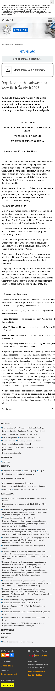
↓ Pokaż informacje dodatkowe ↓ (27, 59)
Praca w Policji (7, 630)
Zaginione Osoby (25, 431)
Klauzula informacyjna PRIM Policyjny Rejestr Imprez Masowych (23, 607)
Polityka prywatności (35, 674)
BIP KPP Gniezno (41, 655)
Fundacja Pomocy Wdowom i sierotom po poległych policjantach (23, 448)
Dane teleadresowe (10, 642)
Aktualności (19, 44)
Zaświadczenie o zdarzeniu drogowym (17, 483)
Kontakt (4, 637)
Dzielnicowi (6, 633)
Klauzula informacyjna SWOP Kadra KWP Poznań (22, 603)
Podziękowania (8, 474)
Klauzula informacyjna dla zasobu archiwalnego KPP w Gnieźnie (24, 547)
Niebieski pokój (30, 471)
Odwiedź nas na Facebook (12, 655)
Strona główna (7, 44)
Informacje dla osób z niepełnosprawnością (19, 434)
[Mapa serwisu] (7, 20)
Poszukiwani (40, 431)
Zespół (41, 471)
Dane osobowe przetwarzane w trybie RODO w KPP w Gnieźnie (24, 505)
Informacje (6, 423)
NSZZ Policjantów (9, 437)
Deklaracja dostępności (11, 453)
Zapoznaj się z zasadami (36, 671)
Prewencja (5, 466)
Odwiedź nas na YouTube (7, 655)
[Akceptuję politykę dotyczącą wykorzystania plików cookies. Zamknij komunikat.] (51, 2)
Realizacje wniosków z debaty (29, 441)
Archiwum (6, 462)
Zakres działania (9, 431)
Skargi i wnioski (8, 441)
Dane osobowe (7, 493)
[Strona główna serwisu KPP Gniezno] (3, 20)
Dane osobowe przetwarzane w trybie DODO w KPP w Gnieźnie (24, 499)
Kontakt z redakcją (7, 665)
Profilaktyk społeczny (25, 474)
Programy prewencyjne (11, 471)
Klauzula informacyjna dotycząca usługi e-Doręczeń (23, 600)
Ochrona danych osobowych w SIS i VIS (18, 518)
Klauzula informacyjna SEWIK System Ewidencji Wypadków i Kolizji (26, 613)
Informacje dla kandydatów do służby (17, 444)
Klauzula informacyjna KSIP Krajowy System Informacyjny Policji (25, 618)
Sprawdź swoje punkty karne (25, 489)
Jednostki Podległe (36, 428)
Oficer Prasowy (27, 642)
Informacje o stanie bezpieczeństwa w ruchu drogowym (24, 486)
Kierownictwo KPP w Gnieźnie (14, 428)
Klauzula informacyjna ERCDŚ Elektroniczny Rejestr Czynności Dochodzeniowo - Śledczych (23, 624)
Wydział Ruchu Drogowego (12, 478)
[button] (50, 20)
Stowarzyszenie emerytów (29, 437)
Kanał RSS (3, 655)
